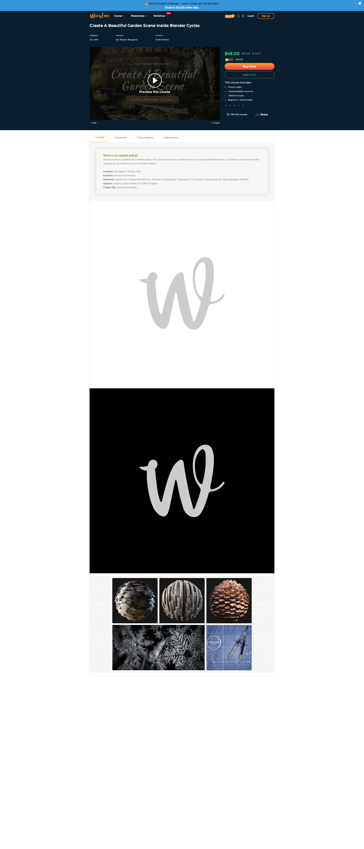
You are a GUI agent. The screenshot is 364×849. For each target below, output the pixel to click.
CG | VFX (94, 39)
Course (118, 16)
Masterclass (138, 16)
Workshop (161, 14)
